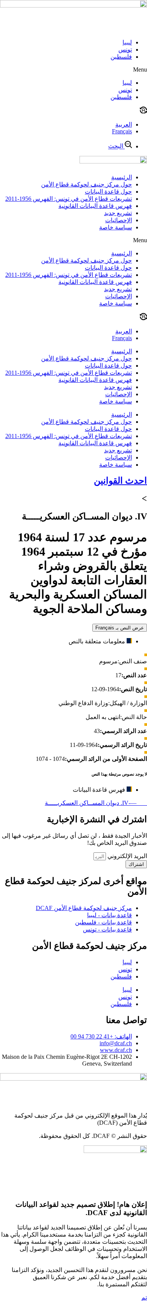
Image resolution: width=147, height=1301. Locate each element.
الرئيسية (121, 177)
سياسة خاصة (115, 227)
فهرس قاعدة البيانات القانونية (95, 206)
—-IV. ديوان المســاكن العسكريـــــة (96, 803)
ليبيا (127, 42)
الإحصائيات (118, 220)
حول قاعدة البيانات (108, 191)
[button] (73, 69)
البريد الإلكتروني (126, 856)
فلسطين (121, 56)
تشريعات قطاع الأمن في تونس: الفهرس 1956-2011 (68, 198)
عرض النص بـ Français (119, 628)
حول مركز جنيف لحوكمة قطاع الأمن (86, 184)
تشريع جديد (118, 213)
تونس (125, 49)
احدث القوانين (120, 481)
